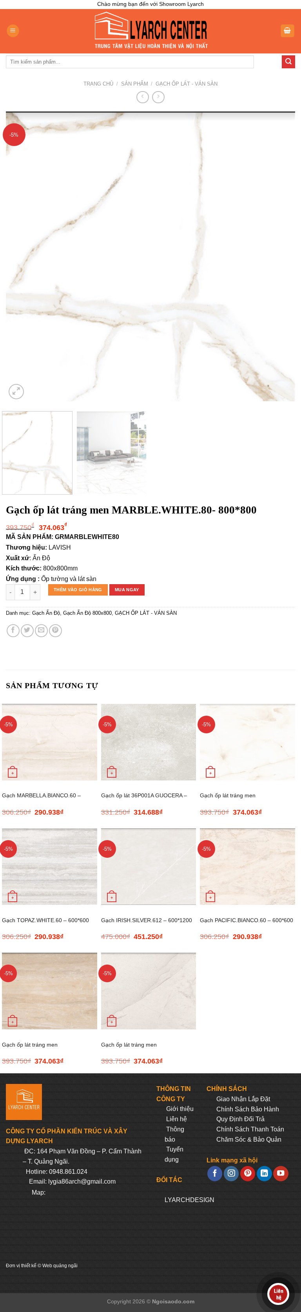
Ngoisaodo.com (173, 1301)
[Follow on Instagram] (231, 1173)
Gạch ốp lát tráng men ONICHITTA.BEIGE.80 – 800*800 (43, 1049)
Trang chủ (98, 84)
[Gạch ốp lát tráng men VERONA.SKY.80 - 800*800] (247, 742)
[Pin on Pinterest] (55, 630)
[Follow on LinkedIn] (264, 1173)
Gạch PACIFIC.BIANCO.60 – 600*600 (246, 920)
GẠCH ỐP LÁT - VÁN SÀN (187, 84)
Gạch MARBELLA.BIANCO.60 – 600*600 (41, 800)
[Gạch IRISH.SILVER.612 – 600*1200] (148, 866)
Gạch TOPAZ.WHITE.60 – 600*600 (45, 920)
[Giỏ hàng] (288, 30)
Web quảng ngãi (60, 1265)
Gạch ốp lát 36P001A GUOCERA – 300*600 (144, 800)
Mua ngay (127, 589)
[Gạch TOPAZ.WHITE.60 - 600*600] (49, 866)
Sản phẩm (134, 84)
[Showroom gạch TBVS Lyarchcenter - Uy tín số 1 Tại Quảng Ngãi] (150, 31)
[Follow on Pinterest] (247, 1173)
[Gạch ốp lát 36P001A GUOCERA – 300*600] (148, 742)
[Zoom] (16, 391)
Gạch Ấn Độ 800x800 (87, 613)
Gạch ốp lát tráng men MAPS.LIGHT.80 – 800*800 (135, 1049)
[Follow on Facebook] (214, 1173)
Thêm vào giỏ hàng (78, 589)
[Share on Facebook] (13, 630)
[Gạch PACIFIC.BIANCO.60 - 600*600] (247, 866)
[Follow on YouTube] (280, 1173)
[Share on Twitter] (27, 630)
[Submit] (288, 62)
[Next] (279, 256)
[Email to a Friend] (41, 630)
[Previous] (22, 256)
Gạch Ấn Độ (46, 613)
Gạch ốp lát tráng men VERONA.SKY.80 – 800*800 (234, 800)
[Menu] (13, 30)
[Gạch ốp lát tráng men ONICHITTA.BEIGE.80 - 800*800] (49, 991)
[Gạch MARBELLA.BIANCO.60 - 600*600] (49, 742)
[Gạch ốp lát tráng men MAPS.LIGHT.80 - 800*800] (148, 991)
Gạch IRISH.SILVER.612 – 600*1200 (146, 920)
